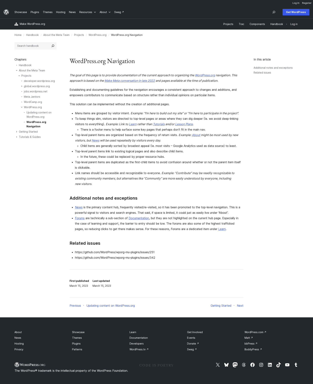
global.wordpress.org (37, 86)
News (95, 140)
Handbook (32, 34)
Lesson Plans (184, 124)
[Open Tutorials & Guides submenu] (16, 137)
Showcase (78, 332)
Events (191, 337)
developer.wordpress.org (39, 80)
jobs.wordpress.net (35, 91)
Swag (192, 349)
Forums (80, 218)
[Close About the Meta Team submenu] (16, 70)
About (196, 135)
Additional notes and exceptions (273, 67)
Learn (133, 124)
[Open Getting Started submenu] (16, 132)
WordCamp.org (33, 101)
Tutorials (159, 124)
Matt (249, 337)
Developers (137, 343)
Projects (79, 34)
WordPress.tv (139, 349)
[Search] (53, 45)
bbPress (251, 343)
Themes (77, 337)
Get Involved (195, 332)
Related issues (262, 72)
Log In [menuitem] (296, 2)
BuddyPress (253, 349)
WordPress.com (255, 332)
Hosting (19, 343)
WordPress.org (98, 34)
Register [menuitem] (307, 2)
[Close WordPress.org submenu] (22, 107)
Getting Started (28, 131)
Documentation (139, 218)
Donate (193, 343)
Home (18, 34)
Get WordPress (296, 12)
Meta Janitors (32, 96)
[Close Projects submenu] (19, 76)
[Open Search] (274, 12)
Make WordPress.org (32, 23)
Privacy (18, 349)
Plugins (76, 343)
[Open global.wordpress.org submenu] (22, 86)
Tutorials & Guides (30, 136)
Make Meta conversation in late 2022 (130, 80)
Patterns (77, 349)
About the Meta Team (56, 34)
